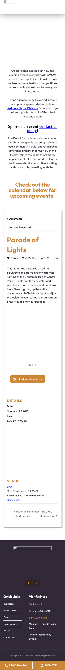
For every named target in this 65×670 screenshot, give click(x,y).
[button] (59, 7)
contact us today (42, 128)
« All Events (15, 219)
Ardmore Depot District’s (22, 108)
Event (10, 486)
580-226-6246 (38, 617)
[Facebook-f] (28, 583)
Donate (51, 665)
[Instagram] (36, 583)
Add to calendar (28, 379)
